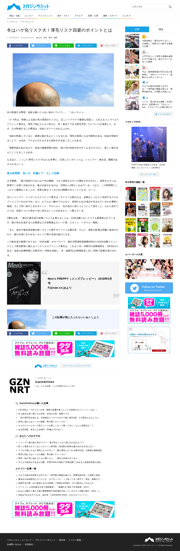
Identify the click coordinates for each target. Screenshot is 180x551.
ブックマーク (87, 46)
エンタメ (29, 16)
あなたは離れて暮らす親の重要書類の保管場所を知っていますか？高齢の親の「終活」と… (60, 491)
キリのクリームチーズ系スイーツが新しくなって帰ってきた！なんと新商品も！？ (56, 425)
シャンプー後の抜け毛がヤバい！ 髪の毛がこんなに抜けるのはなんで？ (51, 442)
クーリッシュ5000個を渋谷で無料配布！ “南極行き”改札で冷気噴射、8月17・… (56, 487)
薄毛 (50, 38)
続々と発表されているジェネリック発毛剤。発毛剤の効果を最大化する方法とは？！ (57, 446)
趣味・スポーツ (110, 16)
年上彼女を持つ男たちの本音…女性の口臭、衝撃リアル (43, 414)
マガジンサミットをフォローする (76, 366)
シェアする (18, 46)
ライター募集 (75, 540)
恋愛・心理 (93, 16)
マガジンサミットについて (19, 540)
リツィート (41, 46)
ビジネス (126, 16)
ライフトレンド (45, 16)
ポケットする (110, 46)
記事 (137, 29)
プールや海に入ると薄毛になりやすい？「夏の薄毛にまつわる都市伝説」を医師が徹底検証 (60, 450)
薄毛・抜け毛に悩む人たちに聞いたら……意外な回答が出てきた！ (48, 458)
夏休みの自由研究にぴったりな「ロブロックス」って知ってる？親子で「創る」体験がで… (60, 479)
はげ (40, 38)
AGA (45, 38)
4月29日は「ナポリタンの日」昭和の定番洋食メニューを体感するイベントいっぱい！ (57, 410)
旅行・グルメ (63, 16)
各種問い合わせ (14, 544)
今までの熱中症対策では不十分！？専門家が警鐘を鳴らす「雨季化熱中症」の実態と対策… (60, 475)
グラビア (79, 16)
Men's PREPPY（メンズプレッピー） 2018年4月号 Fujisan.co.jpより (80, 283)
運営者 (62, 540)
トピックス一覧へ (150, 174)
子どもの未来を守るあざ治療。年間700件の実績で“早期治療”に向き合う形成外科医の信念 (59, 462)
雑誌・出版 (15, 16)
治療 (55, 38)
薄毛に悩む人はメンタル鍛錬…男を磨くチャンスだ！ (42, 421)
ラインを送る (64, 46)
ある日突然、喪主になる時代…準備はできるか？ (40, 429)
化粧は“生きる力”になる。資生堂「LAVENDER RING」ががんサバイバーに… (54, 495)
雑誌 (161, 29)
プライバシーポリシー (45, 540)
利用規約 (29, 544)
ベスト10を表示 (164, 114)
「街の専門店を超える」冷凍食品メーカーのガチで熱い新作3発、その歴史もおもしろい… (59, 418)
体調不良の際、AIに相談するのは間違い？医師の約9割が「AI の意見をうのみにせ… (56, 483)
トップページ (12, 22)
